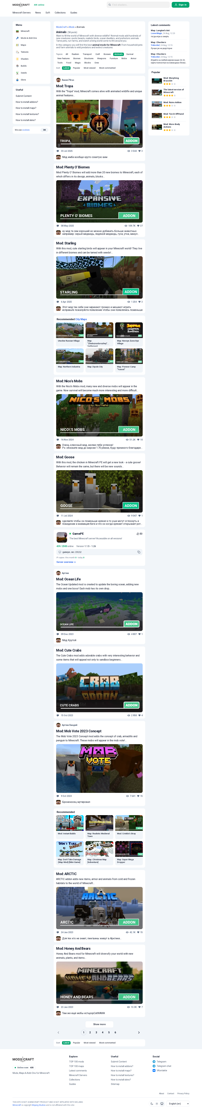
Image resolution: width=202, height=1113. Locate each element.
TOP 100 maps (76, 1066)
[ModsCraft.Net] (23, 1059)
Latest (66, 68)
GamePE (78, 533)
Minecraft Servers (78, 1075)
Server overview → (66, 562)
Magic (78, 62)
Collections (74, 1079)
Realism (75, 54)
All (67, 54)
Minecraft (17, 1105)
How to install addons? (27, 102)
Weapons (101, 58)
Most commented (107, 68)
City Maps (81, 319)
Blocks (87, 62)
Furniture (114, 58)
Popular (76, 68)
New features (63, 58)
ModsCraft (61, 27)
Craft (97, 54)
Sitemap (115, 1084)
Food (68, 62)
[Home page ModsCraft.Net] (21, 5)
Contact (170, 1094)
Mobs (124, 58)
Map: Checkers (158, 42)
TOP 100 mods (76, 1061)
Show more (99, 1024)
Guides (72, 1084)
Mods (71, 27)
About (161, 1094)
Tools (59, 62)
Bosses (107, 54)
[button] (151, 1103)
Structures (88, 58)
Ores (97, 62)
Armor (133, 58)
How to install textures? (27, 114)
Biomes (76, 58)
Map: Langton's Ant (160, 30)
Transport (87, 54)
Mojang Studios (39, 1105)
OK (44, 130)
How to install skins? (26, 120)
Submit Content (24, 96)
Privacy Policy (183, 1094)
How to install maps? (26, 108)
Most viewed (89, 68)
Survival (129, 54)
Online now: (25, 1067)
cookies (26, 130)
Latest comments (78, 1070)
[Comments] (57, 151)
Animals (118, 54)
